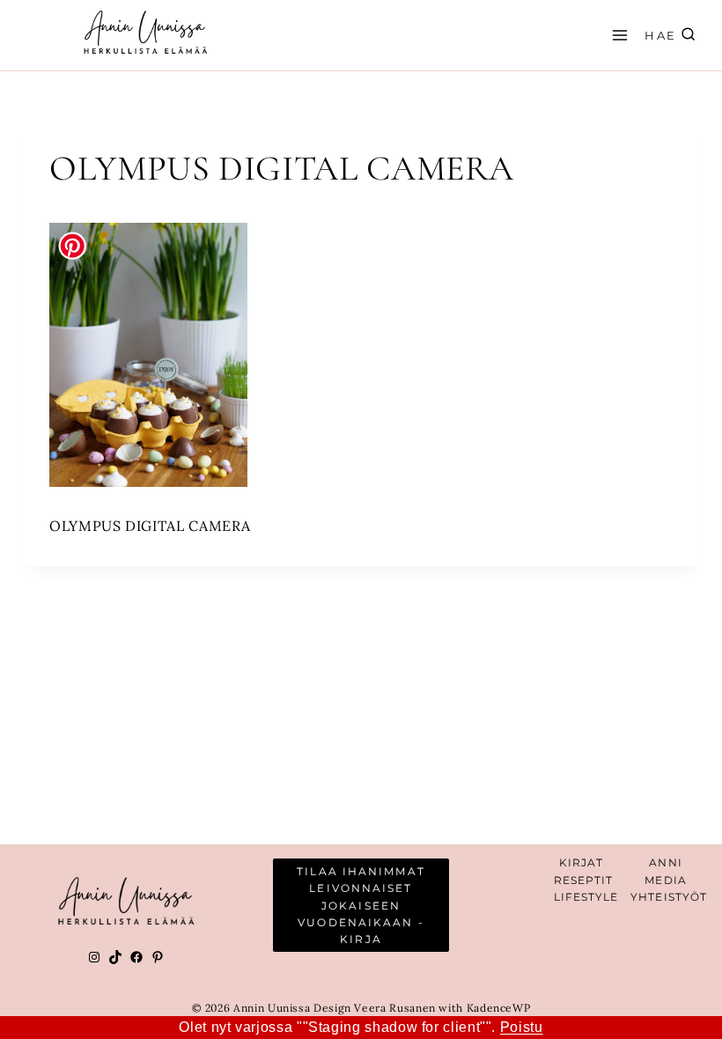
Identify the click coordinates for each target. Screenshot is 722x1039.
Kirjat (581, 862)
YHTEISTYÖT (668, 896)
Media (666, 880)
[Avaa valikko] (617, 34)
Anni (665, 862)
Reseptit (584, 880)
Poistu (521, 1027)
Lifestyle (586, 896)
